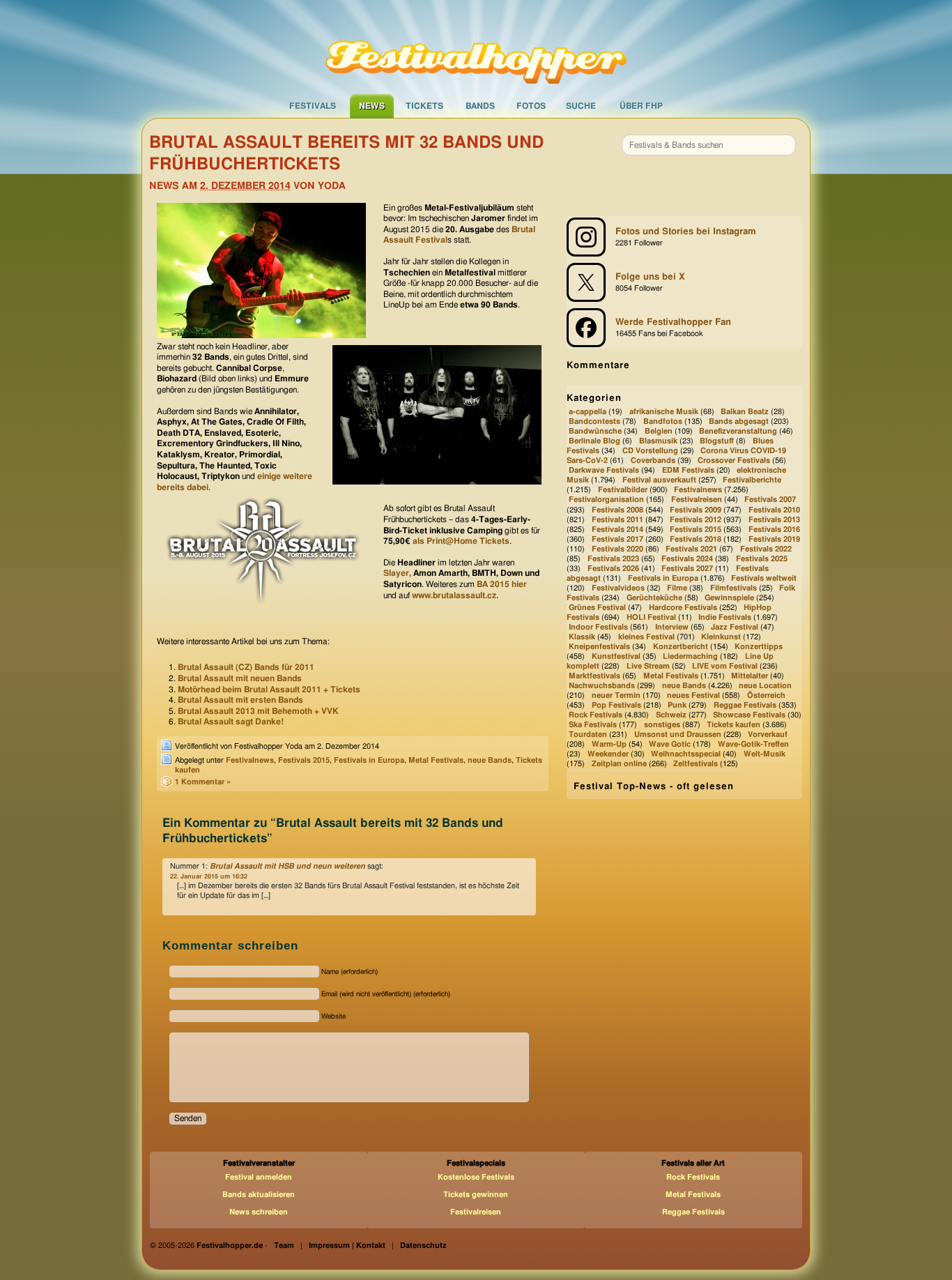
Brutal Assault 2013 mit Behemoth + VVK (258, 711)
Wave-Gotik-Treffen (753, 744)
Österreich (766, 695)
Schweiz (671, 715)
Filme (677, 588)
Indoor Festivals (598, 627)
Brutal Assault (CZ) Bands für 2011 (246, 667)
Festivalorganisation (606, 500)
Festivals (312, 106)
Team (284, 1245)
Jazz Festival (734, 627)
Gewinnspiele (729, 598)
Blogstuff (717, 441)
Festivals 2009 (695, 510)
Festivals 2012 (695, 520)
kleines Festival (646, 637)
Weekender (608, 755)
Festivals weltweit (764, 578)
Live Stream (648, 666)
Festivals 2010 (774, 510)
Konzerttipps (759, 646)
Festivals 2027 (687, 568)
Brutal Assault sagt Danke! (231, 721)
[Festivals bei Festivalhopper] (476, 47)
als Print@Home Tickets (461, 541)
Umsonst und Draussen (677, 734)
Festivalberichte (752, 481)
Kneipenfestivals (599, 646)
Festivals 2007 (770, 500)
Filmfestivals (733, 588)
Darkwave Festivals (604, 471)
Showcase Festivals (749, 715)
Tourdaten (588, 734)
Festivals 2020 (617, 549)
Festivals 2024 (687, 559)
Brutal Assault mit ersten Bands (240, 700)
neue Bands (490, 760)
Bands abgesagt (739, 421)
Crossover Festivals (734, 461)
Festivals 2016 (774, 529)
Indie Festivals (724, 617)
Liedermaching (690, 656)
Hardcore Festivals (683, 607)
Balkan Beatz (745, 412)
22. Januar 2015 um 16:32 (208, 877)
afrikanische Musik (663, 412)
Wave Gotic (670, 744)
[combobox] (709, 145)
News (372, 106)
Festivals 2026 (613, 568)
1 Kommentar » (203, 782)
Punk (677, 705)
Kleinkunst (721, 637)
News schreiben (258, 1212)
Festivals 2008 (617, 510)
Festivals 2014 (617, 529)
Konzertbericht (680, 646)
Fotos (531, 106)
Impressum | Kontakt (347, 1245)
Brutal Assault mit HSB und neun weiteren (287, 866)
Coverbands (653, 461)
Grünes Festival (597, 607)
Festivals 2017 (617, 539)
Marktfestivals (594, 676)
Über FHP (641, 106)
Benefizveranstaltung (738, 431)
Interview (672, 627)
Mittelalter (749, 676)
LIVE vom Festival (725, 666)
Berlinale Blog (594, 441)
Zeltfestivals (695, 764)
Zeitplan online (619, 764)
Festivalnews (250, 760)
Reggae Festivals (745, 705)
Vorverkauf (768, 734)
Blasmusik (658, 441)
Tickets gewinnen (475, 1194)
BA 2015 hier (502, 584)
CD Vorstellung (650, 451)
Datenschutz (423, 1245)
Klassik (582, 637)
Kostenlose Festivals (476, 1177)
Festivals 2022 (766, 549)
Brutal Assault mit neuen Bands (240, 678)
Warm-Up (609, 744)
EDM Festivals (688, 471)
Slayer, (398, 573)
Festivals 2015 (304, 760)
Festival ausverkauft (659, 481)
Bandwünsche (595, 431)
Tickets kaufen (733, 725)
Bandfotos (662, 421)
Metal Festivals (435, 760)
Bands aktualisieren (258, 1194)
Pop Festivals (616, 705)
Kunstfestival (616, 656)
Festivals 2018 (695, 539)
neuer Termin (616, 695)
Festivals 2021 (691, 549)
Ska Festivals (593, 725)
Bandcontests (594, 421)
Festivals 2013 (774, 520)
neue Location (765, 685)
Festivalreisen (696, 500)
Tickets (424, 106)
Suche (581, 106)
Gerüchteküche (654, 598)
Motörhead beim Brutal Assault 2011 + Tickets (269, 689)
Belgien (659, 431)
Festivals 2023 (613, 559)
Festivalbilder (622, 490)
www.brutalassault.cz (454, 595)
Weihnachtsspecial (686, 755)
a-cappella (587, 412)
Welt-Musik (764, 755)
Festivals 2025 (762, 559)
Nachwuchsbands (602, 685)
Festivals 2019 (774, 539)
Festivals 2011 (617, 520)
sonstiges (662, 725)
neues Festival (693, 695)
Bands (480, 106)
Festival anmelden (258, 1177)
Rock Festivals (595, 715)
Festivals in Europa (369, 760)
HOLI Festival (651, 617)
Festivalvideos (618, 588)
